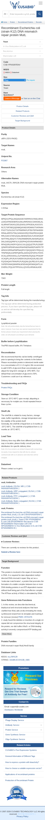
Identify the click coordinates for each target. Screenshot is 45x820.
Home (5, 22)
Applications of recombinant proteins (20, 774)
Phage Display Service (14, 720)
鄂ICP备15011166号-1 (27, 814)
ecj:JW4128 (12, 657)
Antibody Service (12, 725)
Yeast (5, 42)
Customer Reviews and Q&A (22, 116)
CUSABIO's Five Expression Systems (21, 750)
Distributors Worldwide (13, 710)
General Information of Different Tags (20, 756)
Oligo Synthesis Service (15, 739)
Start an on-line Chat (32, 98)
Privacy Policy (22, 816)
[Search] (39, 14)
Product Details (22, 106)
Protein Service (11, 730)
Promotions (23, 668)
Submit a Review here (10, 552)
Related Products (22, 111)
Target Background (22, 121)
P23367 (4, 160)
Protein (12, 22)
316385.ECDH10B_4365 (19, 660)
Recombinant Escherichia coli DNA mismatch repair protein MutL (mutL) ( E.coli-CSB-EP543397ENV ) (22, 513)
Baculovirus (8, 51)
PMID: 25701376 (25, 617)
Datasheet (15, 72)
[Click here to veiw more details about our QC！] (17, 792)
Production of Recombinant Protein (19, 780)
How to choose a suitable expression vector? (23, 768)
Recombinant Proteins (25, 22)
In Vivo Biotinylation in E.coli (14, 46)
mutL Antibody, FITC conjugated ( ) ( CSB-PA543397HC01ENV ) (18, 497)
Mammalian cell (9, 56)
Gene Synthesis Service (15, 735)
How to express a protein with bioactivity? (22, 762)
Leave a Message (12, 98)
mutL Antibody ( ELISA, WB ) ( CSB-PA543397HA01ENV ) (16, 487)
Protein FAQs (6, 387)
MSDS (7, 72)
